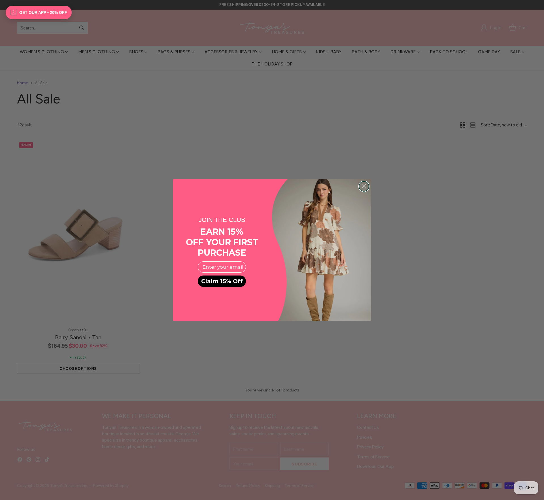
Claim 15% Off (222, 281)
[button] (39, 12)
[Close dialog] (364, 186)
